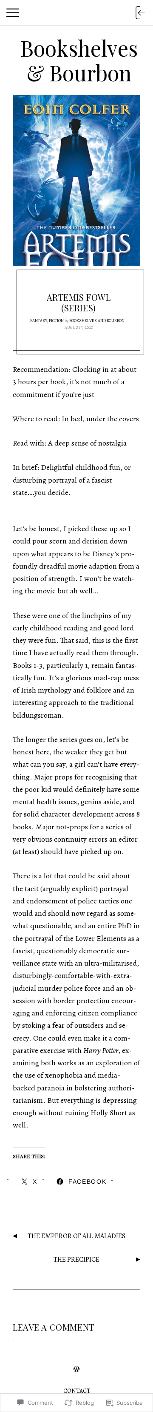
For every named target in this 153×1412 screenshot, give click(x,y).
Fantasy (38, 320)
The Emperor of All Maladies (76, 1236)
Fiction (56, 320)
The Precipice (76, 1259)
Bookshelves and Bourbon (97, 320)
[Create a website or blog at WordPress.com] (76, 1370)
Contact (76, 1391)
